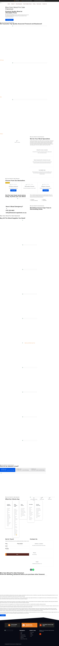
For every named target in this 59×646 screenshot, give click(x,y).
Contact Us (44, 3)
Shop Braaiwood (19, 3)
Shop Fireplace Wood (27, 3)
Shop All (12, 3)
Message (7, 548)
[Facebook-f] (40, 634)
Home (9, 3)
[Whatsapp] (33, 570)
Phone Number (20, 543)
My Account (39, 3)
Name (6, 543)
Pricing (34, 3)
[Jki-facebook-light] (31, 570)
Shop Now (13, 190)
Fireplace (1, 133)
